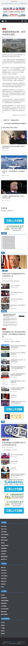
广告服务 (3, 628)
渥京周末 (3, 542)
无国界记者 (3, 584)
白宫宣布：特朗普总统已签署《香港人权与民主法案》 (13, 197)
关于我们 (3, 622)
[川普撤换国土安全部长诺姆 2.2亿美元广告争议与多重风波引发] (5, 403)
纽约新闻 (4, 439)
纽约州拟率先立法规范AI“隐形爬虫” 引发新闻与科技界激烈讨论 (18, 388)
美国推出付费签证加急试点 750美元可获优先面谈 (18, 381)
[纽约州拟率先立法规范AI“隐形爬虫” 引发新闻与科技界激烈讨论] (5, 389)
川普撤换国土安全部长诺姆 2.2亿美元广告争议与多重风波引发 (18, 402)
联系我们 (3, 625)
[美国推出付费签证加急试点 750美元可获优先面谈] (5, 382)
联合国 (2, 586)
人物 (3, 270)
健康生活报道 (4, 537)
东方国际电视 (4, 597)
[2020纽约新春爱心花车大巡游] (5, 293)
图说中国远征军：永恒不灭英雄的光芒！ (18, 306)
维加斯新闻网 (4, 551)
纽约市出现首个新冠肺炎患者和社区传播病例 (15, 123)
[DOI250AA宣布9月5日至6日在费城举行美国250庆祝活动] (5, 347)
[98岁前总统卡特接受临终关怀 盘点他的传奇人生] (14, 262)
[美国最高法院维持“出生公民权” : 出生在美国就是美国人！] (5, 361)
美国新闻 (4, 28)
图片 (6, 270)
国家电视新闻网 (4, 556)
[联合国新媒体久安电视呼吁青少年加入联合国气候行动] (14, 431)
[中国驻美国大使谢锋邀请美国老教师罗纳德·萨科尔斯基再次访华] (5, 375)
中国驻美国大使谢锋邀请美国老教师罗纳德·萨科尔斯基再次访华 (18, 374)
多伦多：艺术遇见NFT (15, 285)
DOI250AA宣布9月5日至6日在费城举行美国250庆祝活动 (18, 346)
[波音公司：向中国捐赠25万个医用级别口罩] (14, 156)
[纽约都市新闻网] (2, 21)
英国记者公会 (4, 581)
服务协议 (3, 630)
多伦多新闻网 (4, 531)
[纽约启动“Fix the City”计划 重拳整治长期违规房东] (5, 354)
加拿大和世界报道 (4, 534)
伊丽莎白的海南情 (14, 461)
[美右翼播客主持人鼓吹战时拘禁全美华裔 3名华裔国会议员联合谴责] (14, 320)
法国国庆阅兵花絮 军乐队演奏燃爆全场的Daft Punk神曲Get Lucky (18, 475)
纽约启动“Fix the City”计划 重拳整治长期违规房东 (18, 353)
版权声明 (3, 633)
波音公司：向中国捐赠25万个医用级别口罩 (13, 172)
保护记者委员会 (4, 575)
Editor (11, 37)
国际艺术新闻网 (4, 540)
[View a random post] (25, 21)
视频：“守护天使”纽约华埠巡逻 (17, 454)
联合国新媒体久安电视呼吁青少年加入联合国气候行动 (14, 443)
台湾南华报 (3, 553)
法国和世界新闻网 (4, 545)
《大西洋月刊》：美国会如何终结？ (11, 120)
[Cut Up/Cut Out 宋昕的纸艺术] (5, 300)
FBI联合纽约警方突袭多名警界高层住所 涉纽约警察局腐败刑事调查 (18, 367)
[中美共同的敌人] (5, 396)
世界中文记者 (4, 529)
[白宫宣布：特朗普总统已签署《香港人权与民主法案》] (14, 181)
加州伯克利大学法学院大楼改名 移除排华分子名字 (13, 147)
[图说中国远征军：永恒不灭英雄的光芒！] (5, 307)
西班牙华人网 (4, 559)
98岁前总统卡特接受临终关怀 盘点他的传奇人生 (13, 275)
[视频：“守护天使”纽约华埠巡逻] (5, 456)
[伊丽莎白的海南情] (5, 462)
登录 (12, 210)
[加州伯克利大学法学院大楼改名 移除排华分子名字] (14, 131)
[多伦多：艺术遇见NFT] (5, 287)
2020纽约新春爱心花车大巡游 (17, 292)
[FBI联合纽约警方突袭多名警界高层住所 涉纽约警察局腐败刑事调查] (5, 368)
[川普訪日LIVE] (5, 469)
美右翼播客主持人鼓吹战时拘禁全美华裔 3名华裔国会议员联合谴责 (14, 334)
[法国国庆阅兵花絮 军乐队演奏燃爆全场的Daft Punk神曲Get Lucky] (5, 476)
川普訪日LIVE (13, 468)
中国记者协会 (4, 578)
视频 (7, 439)
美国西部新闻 (4, 548)
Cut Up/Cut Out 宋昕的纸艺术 (17, 299)
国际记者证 (3, 567)
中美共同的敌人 (14, 395)
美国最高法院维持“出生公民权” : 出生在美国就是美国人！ (18, 360)
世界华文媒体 (4, 526)
